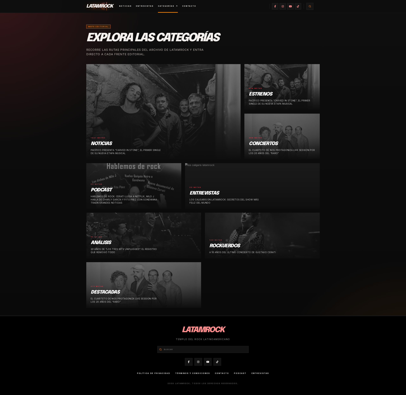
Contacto (189, 6)
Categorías (166, 6)
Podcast (240, 373)
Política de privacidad (153, 373)
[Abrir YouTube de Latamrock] (290, 6)
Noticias (125, 6)
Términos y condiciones (192, 373)
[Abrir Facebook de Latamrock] (275, 6)
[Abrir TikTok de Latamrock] (298, 6)
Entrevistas (145, 6)
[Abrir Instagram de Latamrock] (283, 6)
